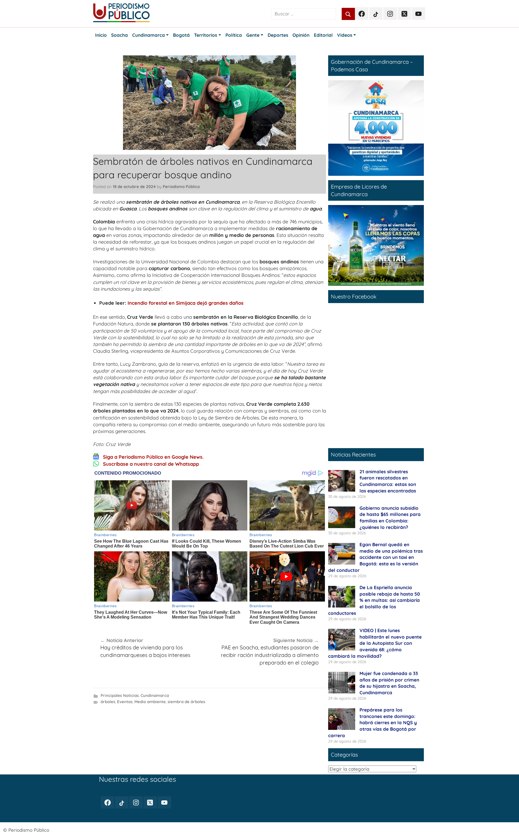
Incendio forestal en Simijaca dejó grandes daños (186, 303)
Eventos (124, 701)
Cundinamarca (155, 695)
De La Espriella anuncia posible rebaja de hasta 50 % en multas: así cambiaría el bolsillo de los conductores (374, 600)
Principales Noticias (120, 695)
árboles (108, 701)
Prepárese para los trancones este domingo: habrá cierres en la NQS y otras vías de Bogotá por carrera (372, 722)
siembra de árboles (186, 701)
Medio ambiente (150, 701)
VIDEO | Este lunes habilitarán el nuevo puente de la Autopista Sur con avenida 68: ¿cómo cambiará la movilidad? (375, 643)
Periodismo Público (181, 186)
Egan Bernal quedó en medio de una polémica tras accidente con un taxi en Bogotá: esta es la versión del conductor (375, 557)
